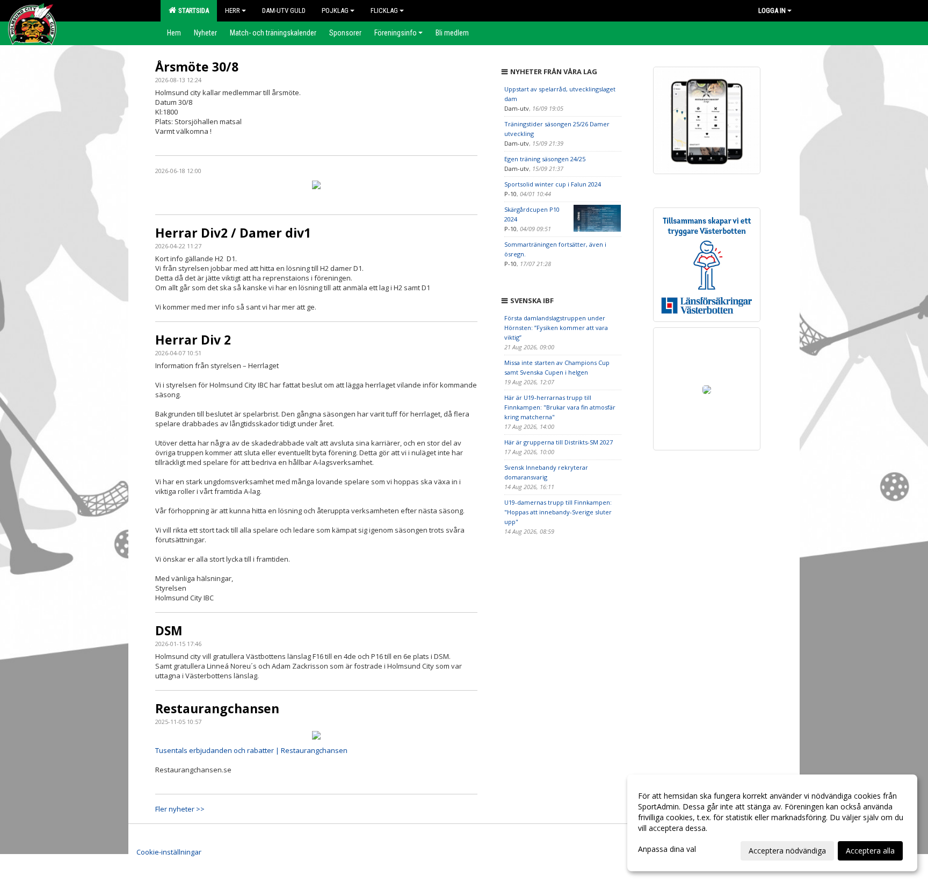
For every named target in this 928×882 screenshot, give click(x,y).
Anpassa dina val (667, 849)
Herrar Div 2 (193, 339)
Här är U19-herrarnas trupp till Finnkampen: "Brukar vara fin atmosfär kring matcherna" (559, 407)
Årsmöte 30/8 (196, 66)
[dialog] (772, 823)
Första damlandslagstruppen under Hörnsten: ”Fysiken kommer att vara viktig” (556, 327)
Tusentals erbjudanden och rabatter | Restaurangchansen (251, 750)
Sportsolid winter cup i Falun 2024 (552, 184)
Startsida (192, 10)
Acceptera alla (870, 850)
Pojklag (335, 10)
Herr (232, 10)
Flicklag (384, 10)
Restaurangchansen (217, 708)
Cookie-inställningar (168, 852)
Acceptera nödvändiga (787, 850)
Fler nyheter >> (180, 809)
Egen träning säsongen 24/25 (544, 159)
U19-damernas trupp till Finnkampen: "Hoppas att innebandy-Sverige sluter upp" (558, 512)
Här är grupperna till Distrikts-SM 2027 (558, 442)
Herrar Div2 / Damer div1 (233, 232)
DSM (169, 630)
